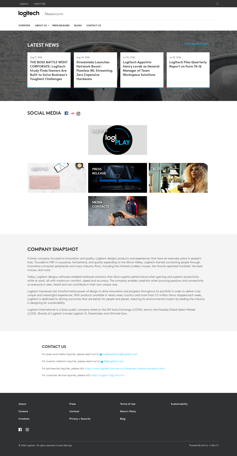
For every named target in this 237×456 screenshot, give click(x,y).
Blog (122, 418)
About (22, 403)
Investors (24, 418)
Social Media (44, 113)
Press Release (99, 171)
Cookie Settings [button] (64, 445)
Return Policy (128, 411)
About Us (41, 25)
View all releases (196, 44)
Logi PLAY (100, 131)
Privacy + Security (80, 418)
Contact (74, 411)
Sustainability (179, 403)
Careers (23, 411)
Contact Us (93, 25)
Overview (24, 25)
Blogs (78, 25)
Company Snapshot (52, 249)
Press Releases (60, 25)
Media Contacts (100, 204)
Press (72, 403)
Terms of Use (127, 403)
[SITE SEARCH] (217, 3)
